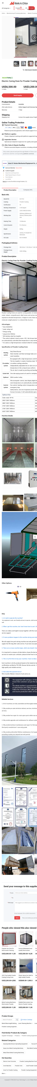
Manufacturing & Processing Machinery (16, 13)
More (3, 1073)
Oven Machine (7, 1066)
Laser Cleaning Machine (24, 1023)
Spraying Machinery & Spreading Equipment (15, 1044)
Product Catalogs (27, 1019)
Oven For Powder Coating (10, 1070)
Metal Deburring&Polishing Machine (12, 1023)
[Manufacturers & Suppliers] (19, 3)
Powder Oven (18, 1066)
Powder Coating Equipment (9, 1026)
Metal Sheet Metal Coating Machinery (13, 1052)
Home (3, 13)
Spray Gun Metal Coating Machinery (13, 1048)
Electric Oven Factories (9, 1061)
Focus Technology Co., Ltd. (22, 1080)
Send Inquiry (18, 95)
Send (17, 918)
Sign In (4, 181)
